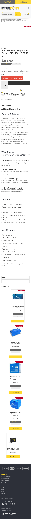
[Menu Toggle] (28, 8)
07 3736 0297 (23, 2)
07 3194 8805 (7, 2)
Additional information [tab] (10, 109)
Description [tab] (6, 106)
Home (2, 19)
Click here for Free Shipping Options (12, 78)
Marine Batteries (8, 19)
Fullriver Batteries (8, 99)
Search (18, 14)
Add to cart (18, 83)
